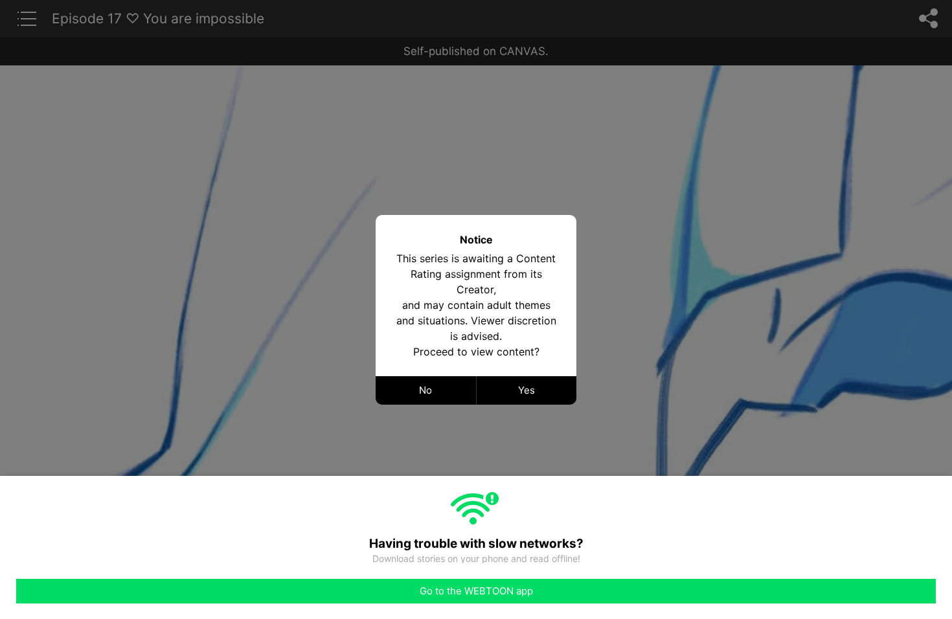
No (425, 390)
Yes (526, 390)
